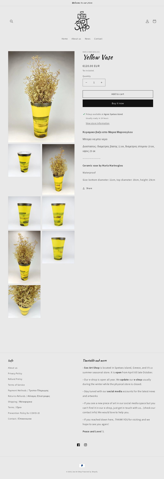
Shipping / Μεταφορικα (20, 401)
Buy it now (118, 103)
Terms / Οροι (14, 407)
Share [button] (89, 188)
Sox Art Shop (77, 472)
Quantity (87, 76)
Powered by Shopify (90, 472)
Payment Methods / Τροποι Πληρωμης (28, 390)
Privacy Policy (15, 373)
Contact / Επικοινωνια (20, 418)
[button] (11, 21)
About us (12, 367)
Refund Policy (15, 379)
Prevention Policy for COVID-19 (24, 413)
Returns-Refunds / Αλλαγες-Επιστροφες (29, 396)
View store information (98, 123)
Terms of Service (16, 384)
